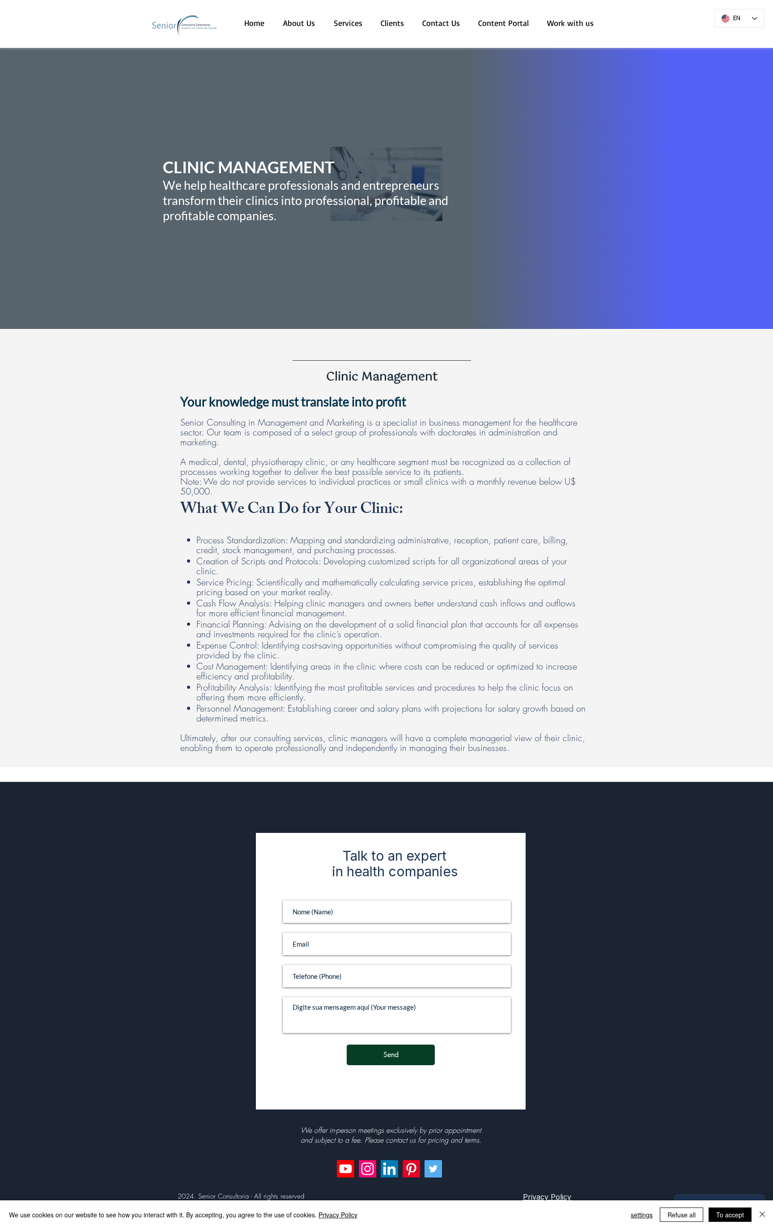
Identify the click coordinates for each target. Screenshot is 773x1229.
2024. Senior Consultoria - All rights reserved (241, 1196)
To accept (730, 1214)
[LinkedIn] (389, 1169)
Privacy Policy (338, 1214)
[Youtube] (345, 1169)
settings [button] (642, 1214)
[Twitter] (433, 1169)
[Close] (762, 1215)
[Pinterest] (411, 1169)
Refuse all (681, 1214)
